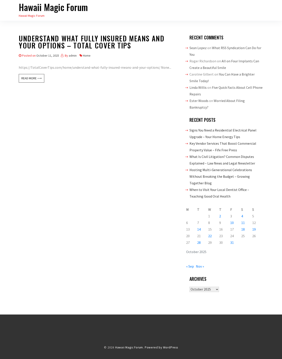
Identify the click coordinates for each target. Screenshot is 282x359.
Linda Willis (198, 87)
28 (199, 242)
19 (254, 229)
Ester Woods (198, 100)
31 (232, 242)
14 (199, 229)
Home (87, 55)
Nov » (200, 266)
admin (73, 55)
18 (243, 229)
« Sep (190, 266)
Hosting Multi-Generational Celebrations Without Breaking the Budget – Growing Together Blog (220, 176)
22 (210, 236)
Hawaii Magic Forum (53, 7)
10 (232, 222)
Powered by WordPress (161, 347)
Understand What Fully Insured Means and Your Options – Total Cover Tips (91, 42)
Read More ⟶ (31, 78)
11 (243, 222)
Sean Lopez (198, 48)
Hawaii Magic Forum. (129, 347)
